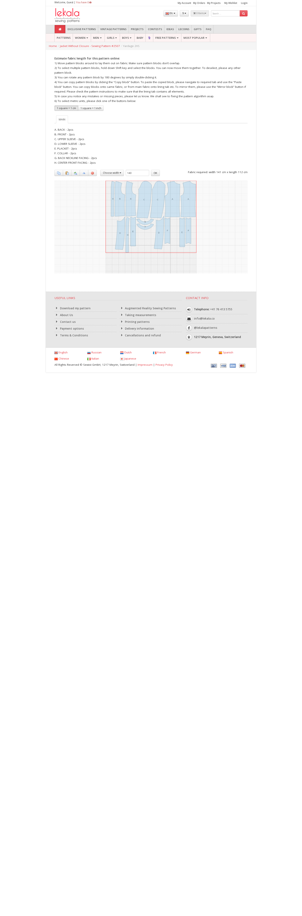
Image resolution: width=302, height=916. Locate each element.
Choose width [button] (111, 173)
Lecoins (183, 29)
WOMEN (80, 38)
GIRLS (110, 38)
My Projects (214, 3)
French (161, 352)
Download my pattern (75, 308)
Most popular (193, 38)
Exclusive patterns (82, 29)
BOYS (125, 38)
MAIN (62, 119)
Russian (96, 352)
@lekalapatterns (205, 328)
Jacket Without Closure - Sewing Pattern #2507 (90, 46)
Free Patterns (165, 38)
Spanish (227, 352)
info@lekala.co (204, 318)
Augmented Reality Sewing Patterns (150, 308)
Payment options (71, 328)
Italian (95, 358)
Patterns (64, 38)
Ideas (170, 29)
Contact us (67, 322)
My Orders (199, 3)
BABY (140, 38)
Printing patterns (137, 322)
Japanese (129, 358)
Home (53, 46)
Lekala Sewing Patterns (75, 15)
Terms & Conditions (73, 335)
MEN (96, 38)
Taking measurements (140, 315)
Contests (155, 29)
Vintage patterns (113, 29)
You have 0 (82, 2)
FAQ (208, 29)
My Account (184, 3)
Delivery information (139, 328)
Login (244, 3)
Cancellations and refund (142, 335)
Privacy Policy (164, 365)
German (195, 352)
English (63, 352)
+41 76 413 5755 (221, 309)
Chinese (63, 358)
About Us (66, 315)
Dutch (127, 352)
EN (171, 13)
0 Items (200, 13)
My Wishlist (230, 3)
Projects (137, 29)
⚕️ (149, 38)
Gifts (198, 29)
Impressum (145, 365)
